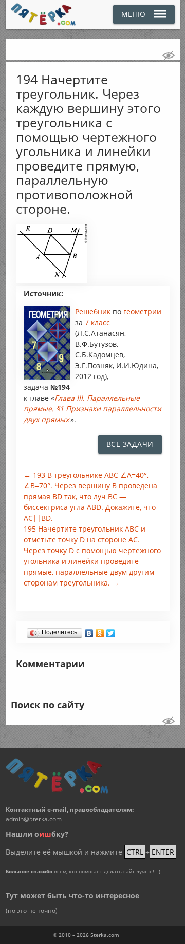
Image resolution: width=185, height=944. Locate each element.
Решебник (94, 311)
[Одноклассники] (100, 631)
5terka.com (104, 934)
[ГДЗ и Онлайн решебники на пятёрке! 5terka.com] (43, 14)
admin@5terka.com (34, 819)
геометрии (142, 311)
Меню (133, 14)
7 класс (97, 322)
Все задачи (130, 444)
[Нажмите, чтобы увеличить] (51, 280)
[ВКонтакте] (89, 631)
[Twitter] (110, 631)
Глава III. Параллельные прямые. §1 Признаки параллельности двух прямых (92, 408)
